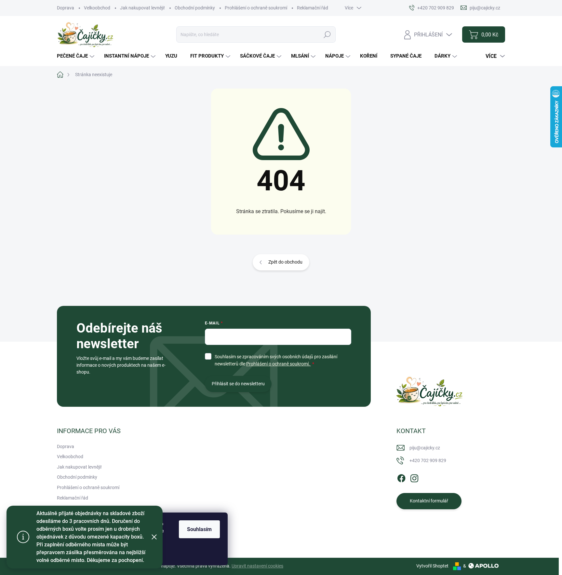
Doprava (65, 7)
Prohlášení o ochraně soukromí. (278, 363)
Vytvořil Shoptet (432, 565)
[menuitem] (76, 56)
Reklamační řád (312, 7)
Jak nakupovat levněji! (142, 7)
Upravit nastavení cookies (257, 565)
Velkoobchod (97, 7)
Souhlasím (199, 529)
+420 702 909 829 (427, 460)
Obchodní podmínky (195, 7)
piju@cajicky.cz (424, 447)
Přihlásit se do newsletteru (238, 383)
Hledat (327, 34)
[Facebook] (401, 477)
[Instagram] (414, 477)
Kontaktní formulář (429, 500)
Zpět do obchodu (285, 262)
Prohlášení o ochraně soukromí (256, 7)
